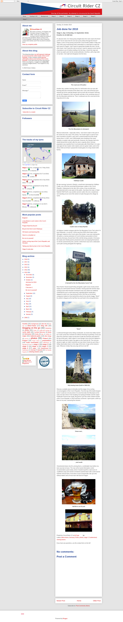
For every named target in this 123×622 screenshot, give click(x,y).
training (33, 350)
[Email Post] (83, 535)
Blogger (65, 618)
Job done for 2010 (67, 29)
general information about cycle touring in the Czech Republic (35, 59)
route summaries (32, 342)
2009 (26, 317)
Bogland (24, 218)
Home (24, 16)
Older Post (97, 601)
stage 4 (35, 346)
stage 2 (45, 344)
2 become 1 (29, 287)
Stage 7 (25, 19)
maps (24, 336)
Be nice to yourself (27, 238)
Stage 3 (69, 16)
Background (44, 16)
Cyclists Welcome (39, 332)
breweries (48, 328)
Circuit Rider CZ (37, 29)
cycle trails (26, 332)
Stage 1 (54, 16)
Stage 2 (61, 16)
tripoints (39, 350)
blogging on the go (31, 328)
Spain (30, 344)
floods (49, 332)
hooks (77, 537)
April (27, 306)
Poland (45, 338)
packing (26, 338)
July (27, 298)
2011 (26, 270)
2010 (26, 272)
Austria (24, 324)
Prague (25, 340)
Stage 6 (93, 16)
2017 (26, 262)
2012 (26, 267)
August (28, 296)
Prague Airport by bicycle (29, 225)
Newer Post (61, 601)
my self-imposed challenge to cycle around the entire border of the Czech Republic (36, 56)
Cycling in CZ (33, 16)
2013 (26, 264)
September (29, 293)
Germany (72, 537)
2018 (26, 259)
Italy (42, 334)
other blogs (48, 336)
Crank (34, 330)
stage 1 (36, 344)
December (29, 274)
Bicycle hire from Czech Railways (32, 229)
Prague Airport (35, 340)
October (28, 280)
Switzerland (25, 350)
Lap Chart (27, 164)
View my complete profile (29, 44)
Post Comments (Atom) (83, 605)
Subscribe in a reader (28, 112)
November (29, 277)
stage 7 (35, 348)
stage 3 (86, 537)
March (28, 309)
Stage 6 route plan (27, 249)
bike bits (44, 324)
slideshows (46, 342)
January (28, 314)
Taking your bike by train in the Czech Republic (36, 246)
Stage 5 (85, 16)
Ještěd (47, 334)
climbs (27, 330)
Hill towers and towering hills (30, 232)
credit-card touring (44, 330)
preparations (46, 340)
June (27, 301)
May (27, 304)
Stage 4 (77, 16)
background (34, 324)
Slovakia (24, 344)
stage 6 (25, 348)
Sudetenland (93, 537)
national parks (35, 336)
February (29, 311)
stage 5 (45, 346)
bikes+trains (65, 537)
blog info (44, 326)
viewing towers (61, 539)
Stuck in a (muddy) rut (28, 235)
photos (81, 537)
